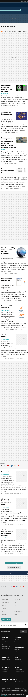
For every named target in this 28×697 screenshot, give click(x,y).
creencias (4, 614)
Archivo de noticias (14, 567)
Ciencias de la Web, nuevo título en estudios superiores (8, 250)
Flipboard (18, 465)
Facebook (5, 465)
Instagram (11, 465)
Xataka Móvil (5, 642)
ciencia (3, 611)
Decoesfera (4, 671)
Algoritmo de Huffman (5, 336)
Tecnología (4, 93)
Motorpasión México (19, 688)
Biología (3, 117)
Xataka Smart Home (6, 646)
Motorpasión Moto (18, 661)
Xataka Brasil (5, 684)
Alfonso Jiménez (9, 188)
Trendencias (5, 669)
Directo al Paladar (6, 659)
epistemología (18, 611)
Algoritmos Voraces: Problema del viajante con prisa (7, 502)
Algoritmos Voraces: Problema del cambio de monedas (7, 532)
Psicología (21, 573)
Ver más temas (6, 619)
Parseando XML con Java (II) (6, 280)
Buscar (26, 625)
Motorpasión (17, 659)
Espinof (16, 651)
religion (4, 608)
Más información (5, 695)
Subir (22, 631)
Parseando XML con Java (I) (6, 307)
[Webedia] (24, 1)
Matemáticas (5, 339)
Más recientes (10, 563)
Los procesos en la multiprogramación (7, 171)
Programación (5, 283)
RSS (15, 465)
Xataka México (5, 681)
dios (15, 614)
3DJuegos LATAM (18, 681)
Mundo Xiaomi (5, 648)
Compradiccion (5, 674)
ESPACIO (15, 5)
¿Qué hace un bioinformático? (6, 114)
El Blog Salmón (18, 669)
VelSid (6, 107)
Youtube (8, 465)
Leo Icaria (7, 132)
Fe (15, 608)
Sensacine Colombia (19, 686)
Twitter (1, 465)
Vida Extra (16, 642)
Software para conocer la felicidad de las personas (6, 88)
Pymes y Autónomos (19, 671)
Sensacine (17, 649)
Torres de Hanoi (6, 472)
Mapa (19, 31)
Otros (3, 149)
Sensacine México (18, 684)
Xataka (3, 639)
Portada (20, 563)
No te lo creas (5, 602)
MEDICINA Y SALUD (6, 5)
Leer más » (17, 105)
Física (15, 602)
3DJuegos (16, 639)
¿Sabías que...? (13, 573)
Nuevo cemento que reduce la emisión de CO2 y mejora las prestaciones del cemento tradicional (8, 142)
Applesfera (4, 644)
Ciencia (14, 31)
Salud (16, 605)
